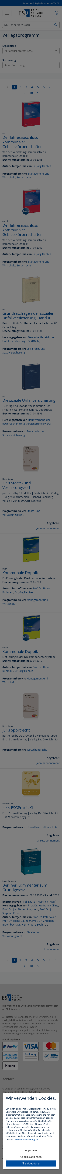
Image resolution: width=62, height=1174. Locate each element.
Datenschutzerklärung (24, 1139)
